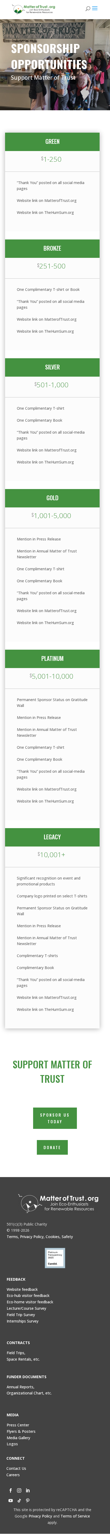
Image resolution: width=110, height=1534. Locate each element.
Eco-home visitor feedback (30, 1301)
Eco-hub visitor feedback (28, 1295)
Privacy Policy (40, 1516)
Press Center (18, 1424)
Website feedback (22, 1289)
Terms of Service (75, 1516)
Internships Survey (22, 1321)
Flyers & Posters (21, 1431)
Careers (13, 1474)
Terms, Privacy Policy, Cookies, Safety (40, 1236)
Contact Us (16, 1468)
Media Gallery (18, 1437)
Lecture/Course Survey (26, 1308)
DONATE (52, 1147)
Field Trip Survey (21, 1314)
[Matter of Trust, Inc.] (58, 1203)
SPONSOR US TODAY (55, 1118)
